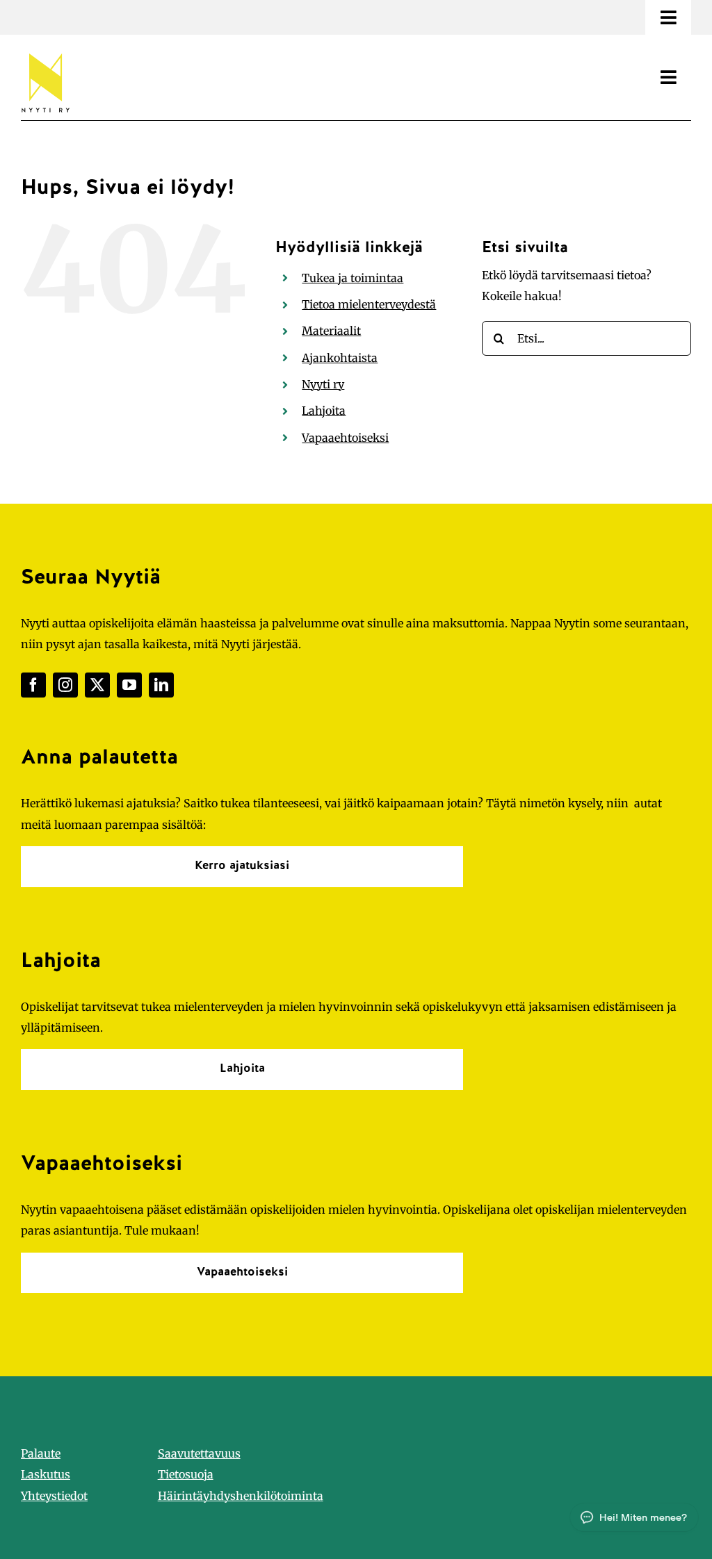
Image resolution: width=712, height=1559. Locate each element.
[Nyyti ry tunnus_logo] (45, 51)
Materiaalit (331, 331)
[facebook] (33, 685)
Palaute (40, 1453)
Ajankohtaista (340, 358)
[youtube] (129, 685)
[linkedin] (161, 685)
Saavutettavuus (199, 1453)
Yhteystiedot (54, 1496)
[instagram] (65, 685)
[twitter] (97, 685)
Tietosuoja (185, 1474)
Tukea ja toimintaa (352, 278)
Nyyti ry (323, 384)
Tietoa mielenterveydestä (369, 304)
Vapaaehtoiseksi (345, 438)
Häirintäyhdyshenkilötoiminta (240, 1496)
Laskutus (45, 1474)
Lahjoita (324, 411)
